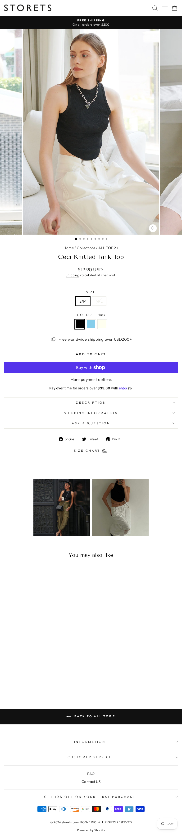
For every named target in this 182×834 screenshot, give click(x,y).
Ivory (102, 324)
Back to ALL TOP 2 (94, 716)
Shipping (72, 275)
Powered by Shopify (91, 830)
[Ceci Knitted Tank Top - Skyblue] (37, 680)
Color (91, 315)
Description (91, 402)
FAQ (91, 773)
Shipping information (91, 413)
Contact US (91, 781)
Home (69, 248)
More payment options (91, 379)
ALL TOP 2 (107, 248)
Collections (86, 248)
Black (79, 324)
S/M (82, 301)
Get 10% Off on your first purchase (89, 797)
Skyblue (91, 324)
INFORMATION (90, 742)
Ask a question (91, 423)
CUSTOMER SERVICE (90, 757)
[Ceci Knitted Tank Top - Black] (32, 680)
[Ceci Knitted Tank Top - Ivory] (43, 680)
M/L (99, 301)
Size (91, 292)
